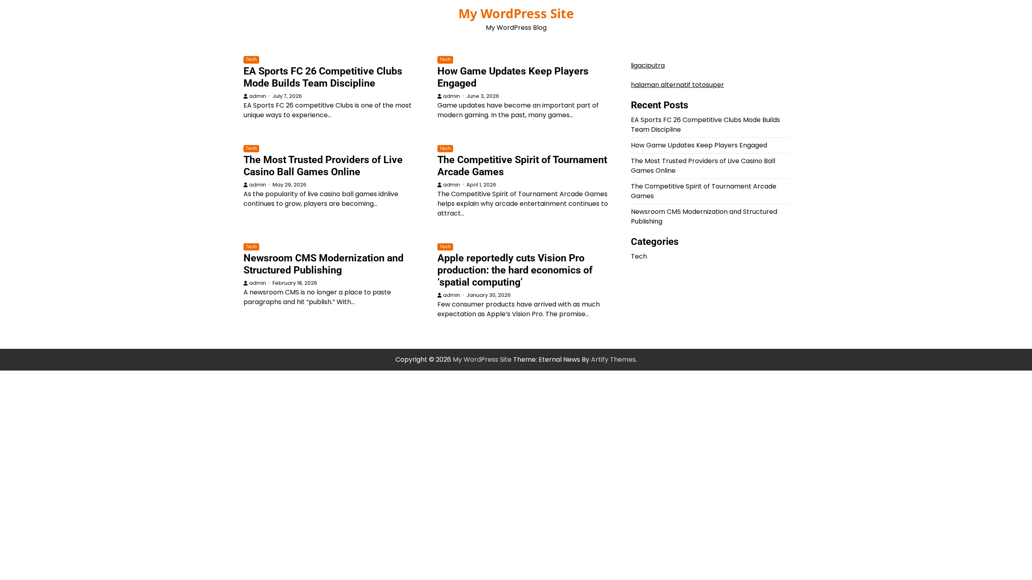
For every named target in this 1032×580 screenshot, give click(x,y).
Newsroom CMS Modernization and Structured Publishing (323, 264)
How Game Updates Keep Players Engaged (699, 145)
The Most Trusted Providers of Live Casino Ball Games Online (323, 166)
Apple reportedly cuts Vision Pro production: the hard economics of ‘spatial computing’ (515, 270)
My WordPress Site (516, 13)
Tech (251, 59)
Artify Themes (613, 359)
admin (257, 96)
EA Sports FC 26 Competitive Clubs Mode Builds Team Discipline (322, 77)
